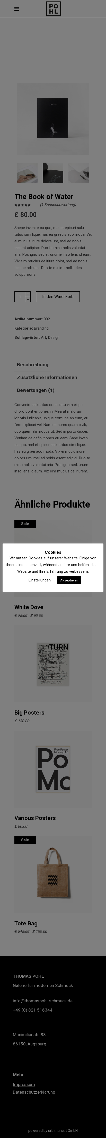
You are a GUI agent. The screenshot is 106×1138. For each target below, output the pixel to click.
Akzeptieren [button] (69, 580)
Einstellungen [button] (40, 580)
